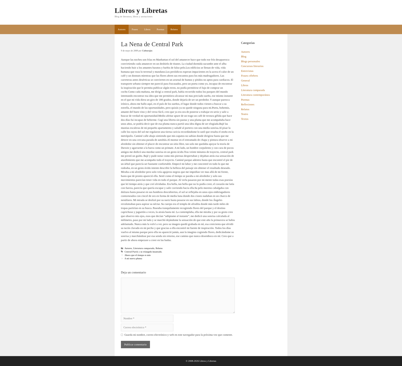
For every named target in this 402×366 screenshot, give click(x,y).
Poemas (160, 29)
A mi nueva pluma (133, 258)
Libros (147, 29)
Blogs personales (250, 61)
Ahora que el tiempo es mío (138, 255)
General (245, 80)
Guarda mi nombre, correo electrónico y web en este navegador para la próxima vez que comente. (178, 334)
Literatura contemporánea (255, 94)
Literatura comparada (143, 248)
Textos (244, 118)
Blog (243, 56)
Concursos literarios (252, 66)
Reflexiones (247, 104)
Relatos (174, 29)
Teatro (244, 114)
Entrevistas (247, 70)
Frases (135, 29)
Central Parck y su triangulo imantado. (143, 251)
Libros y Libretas (141, 10)
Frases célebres (249, 75)
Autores (121, 29)
